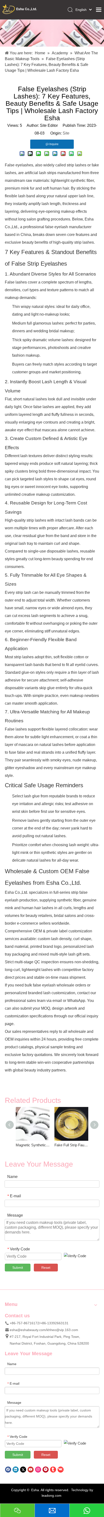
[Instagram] (38, 1469)
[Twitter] (23, 1469)
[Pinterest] (46, 1469)
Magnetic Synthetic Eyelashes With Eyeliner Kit (33, 1145)
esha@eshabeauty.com (28, 1330)
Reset (45, 1267)
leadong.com (51, 1495)
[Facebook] (8, 1469)
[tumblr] (53, 1469)
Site (66, 133)
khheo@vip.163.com (62, 1330)
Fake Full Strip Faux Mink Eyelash (71, 1145)
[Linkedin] (16, 1469)
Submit (17, 1267)
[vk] (61, 1469)
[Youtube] (31, 1469)
